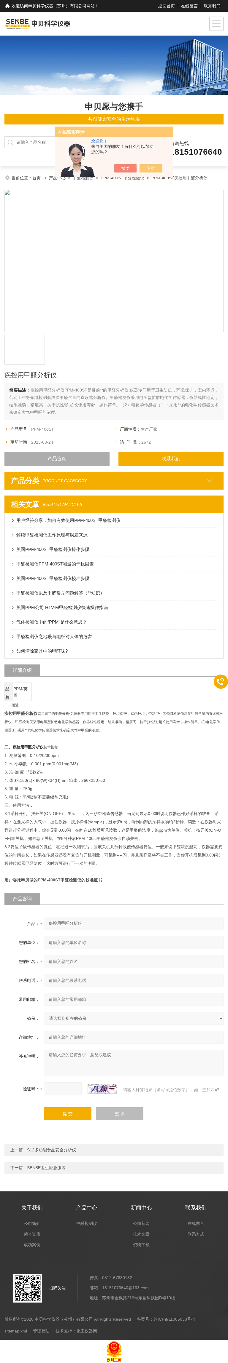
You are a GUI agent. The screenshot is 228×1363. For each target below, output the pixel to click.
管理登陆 (41, 1331)
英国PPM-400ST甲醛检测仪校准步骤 (52, 578)
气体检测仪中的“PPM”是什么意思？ (51, 621)
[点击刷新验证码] (102, 1089)
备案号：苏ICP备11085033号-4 (166, 1319)
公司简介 (32, 1223)
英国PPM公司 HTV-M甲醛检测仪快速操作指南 (62, 607)
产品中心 (57, 177)
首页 (37, 177)
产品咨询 (57, 458)
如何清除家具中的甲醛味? (42, 650)
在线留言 (189, 6)
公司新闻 (141, 1223)
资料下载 (141, 1244)
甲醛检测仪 (83, 177)
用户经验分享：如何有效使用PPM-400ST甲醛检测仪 (68, 520)
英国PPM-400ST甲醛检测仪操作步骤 (52, 549)
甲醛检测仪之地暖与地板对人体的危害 (54, 636)
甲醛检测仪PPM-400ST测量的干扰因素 (55, 563)
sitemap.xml (15, 1331)
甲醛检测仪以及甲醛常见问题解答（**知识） (60, 592)
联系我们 (212, 6)
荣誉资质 (32, 1234)
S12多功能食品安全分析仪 (51, 1150)
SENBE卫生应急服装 (46, 1167)
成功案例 (32, 1244)
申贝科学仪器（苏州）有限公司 (57, 6)
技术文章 (141, 1234)
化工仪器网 (86, 1331)
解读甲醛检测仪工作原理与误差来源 (52, 534)
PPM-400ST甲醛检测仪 (122, 177)
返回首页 (166, 6)
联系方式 (196, 1234)
